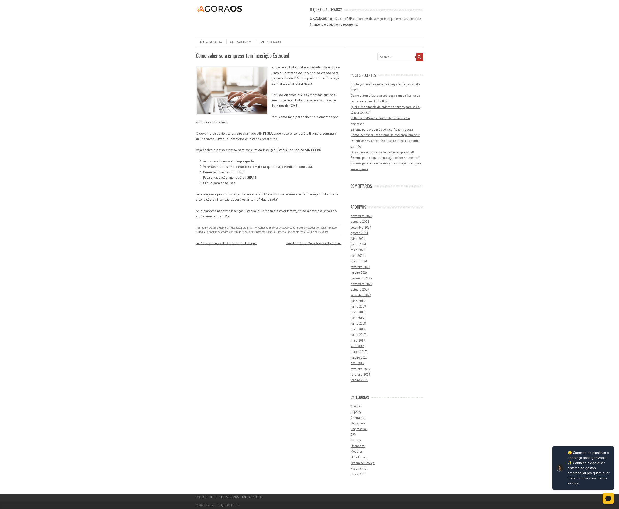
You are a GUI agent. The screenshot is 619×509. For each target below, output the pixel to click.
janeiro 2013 (359, 380)
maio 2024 (358, 250)
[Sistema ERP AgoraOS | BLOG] (219, 10)
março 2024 (359, 261)
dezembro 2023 (361, 278)
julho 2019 (358, 301)
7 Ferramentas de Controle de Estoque (226, 243)
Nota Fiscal (247, 227)
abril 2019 (357, 318)
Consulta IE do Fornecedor (300, 227)
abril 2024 (357, 256)
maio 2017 (358, 341)
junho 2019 (358, 306)
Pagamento (358, 468)
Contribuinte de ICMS (241, 232)
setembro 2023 (361, 295)
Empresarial (359, 429)
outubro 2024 (360, 222)
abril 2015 (357, 363)
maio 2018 (358, 329)
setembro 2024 (361, 227)
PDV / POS (357, 474)
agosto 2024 (359, 233)
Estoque (356, 440)
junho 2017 (358, 335)
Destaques (358, 423)
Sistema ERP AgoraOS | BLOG (222, 505)
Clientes (356, 406)
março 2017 (359, 352)
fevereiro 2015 (360, 369)
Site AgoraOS (240, 42)
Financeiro (358, 446)
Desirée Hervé (217, 227)
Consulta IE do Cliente (271, 227)
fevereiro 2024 (360, 267)
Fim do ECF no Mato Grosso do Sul (313, 243)
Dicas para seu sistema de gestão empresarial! (382, 152)
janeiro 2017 (359, 357)
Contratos (357, 418)
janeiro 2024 (359, 273)
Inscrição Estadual (265, 232)
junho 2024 (358, 244)
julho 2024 (358, 239)
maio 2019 (358, 312)
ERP (353, 435)
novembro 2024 (361, 216)
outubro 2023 (360, 290)
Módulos (235, 227)
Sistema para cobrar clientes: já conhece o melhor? (385, 158)
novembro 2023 (361, 284)
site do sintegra (296, 232)
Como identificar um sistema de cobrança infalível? (385, 135)
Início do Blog (210, 42)
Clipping (356, 412)
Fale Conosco (271, 42)
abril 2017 (357, 346)
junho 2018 (358, 323)
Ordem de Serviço (363, 463)
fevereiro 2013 (360, 374)
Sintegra (282, 232)
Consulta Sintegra (217, 232)
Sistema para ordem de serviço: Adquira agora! (382, 129)
